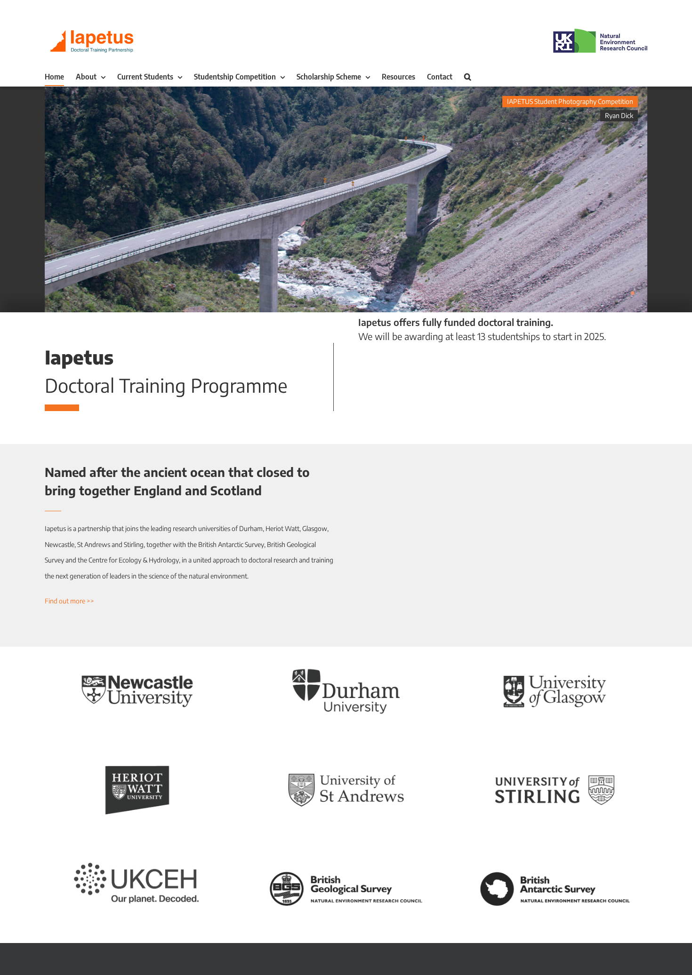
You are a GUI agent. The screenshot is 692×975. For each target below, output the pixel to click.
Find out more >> (69, 601)
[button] (467, 76)
